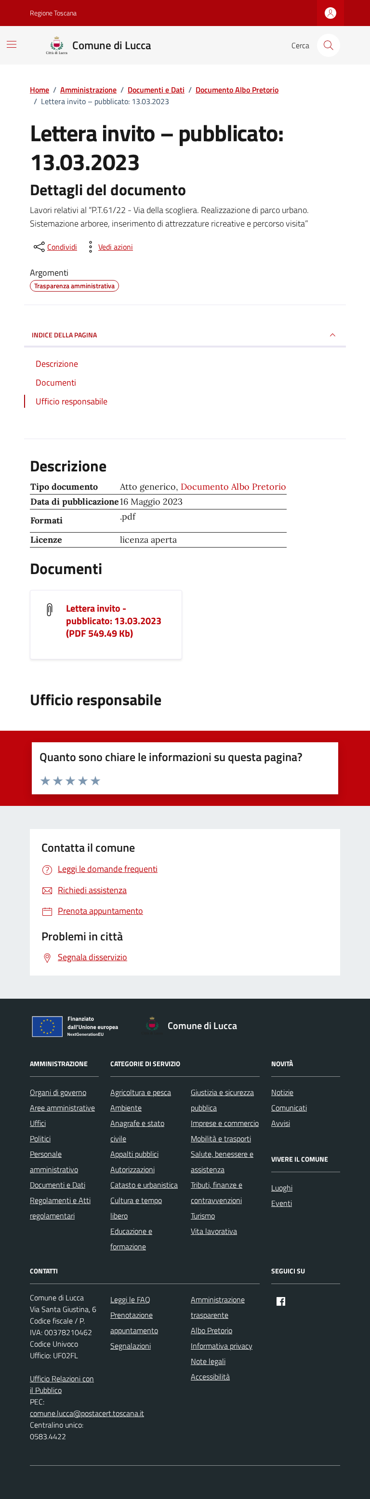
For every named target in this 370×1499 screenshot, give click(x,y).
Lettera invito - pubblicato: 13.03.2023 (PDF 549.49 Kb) (113, 621)
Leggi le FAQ (130, 1299)
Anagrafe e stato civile (137, 1130)
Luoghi (281, 1187)
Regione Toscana (53, 13)
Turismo (203, 1215)
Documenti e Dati (57, 1185)
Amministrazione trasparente (218, 1307)
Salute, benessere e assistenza (222, 1161)
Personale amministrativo (54, 1161)
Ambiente (126, 1107)
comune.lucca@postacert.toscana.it (87, 1413)
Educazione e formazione (131, 1238)
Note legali (208, 1361)
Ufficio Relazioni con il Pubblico (62, 1384)
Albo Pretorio (211, 1330)
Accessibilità (210, 1376)
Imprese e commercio (225, 1123)
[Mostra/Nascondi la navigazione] (11, 44)
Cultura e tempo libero (136, 1207)
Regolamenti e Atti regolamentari (60, 1207)
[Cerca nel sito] (328, 45)
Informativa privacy (221, 1346)
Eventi (281, 1203)
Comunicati (289, 1107)
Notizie (282, 1092)
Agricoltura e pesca (140, 1092)
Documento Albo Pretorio (233, 486)
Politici (40, 1138)
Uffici (38, 1123)
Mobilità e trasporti (221, 1138)
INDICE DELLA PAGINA (64, 335)
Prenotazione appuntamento (134, 1322)
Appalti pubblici (134, 1154)
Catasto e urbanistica (144, 1185)
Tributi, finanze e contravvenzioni (216, 1192)
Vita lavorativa (214, 1231)
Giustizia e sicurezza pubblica (222, 1099)
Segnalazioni (130, 1346)
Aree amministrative (62, 1107)
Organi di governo (58, 1092)
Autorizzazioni (132, 1169)
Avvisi (280, 1123)
